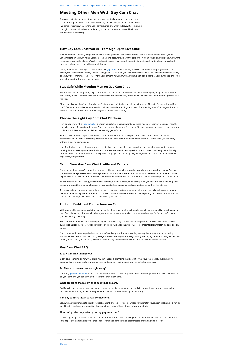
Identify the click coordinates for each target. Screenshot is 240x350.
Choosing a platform (91, 5)
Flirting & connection (129, 5)
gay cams (111, 69)
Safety (76, 5)
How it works (65, 5)
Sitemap (63, 344)
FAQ (142, 5)
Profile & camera (109, 5)
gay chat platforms (78, 273)
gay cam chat (90, 124)
